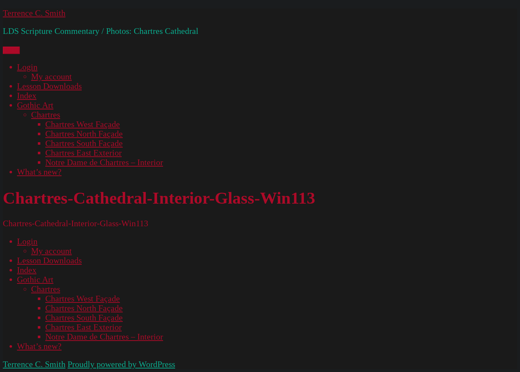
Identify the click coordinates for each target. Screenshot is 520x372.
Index (26, 95)
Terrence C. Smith (34, 13)
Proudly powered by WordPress (121, 364)
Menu (11, 50)
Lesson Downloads (49, 86)
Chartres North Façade (84, 133)
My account (51, 76)
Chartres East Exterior (83, 152)
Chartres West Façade (82, 124)
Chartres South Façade (84, 143)
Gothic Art (35, 105)
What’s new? (39, 171)
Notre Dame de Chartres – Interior (104, 162)
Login (27, 67)
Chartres (45, 114)
